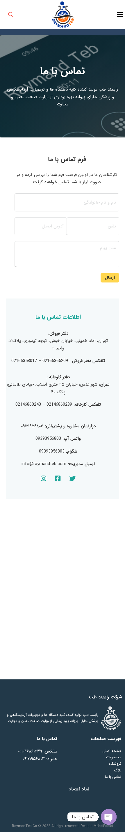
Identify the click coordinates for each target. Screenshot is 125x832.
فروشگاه (115, 764)
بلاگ (117, 770)
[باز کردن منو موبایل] (120, 14)
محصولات (113, 757)
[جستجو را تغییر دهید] (10, 14)
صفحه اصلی (111, 751)
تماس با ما (113, 777)
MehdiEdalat (103, 826)
